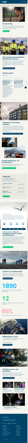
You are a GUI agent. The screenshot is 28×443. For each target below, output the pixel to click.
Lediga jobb (4, 430)
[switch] (11, 224)
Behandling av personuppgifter (7, 432)
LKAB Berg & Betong (19, 427)
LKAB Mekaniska (18, 431)
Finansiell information (5, 431)
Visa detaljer (22, 226)
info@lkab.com (13, 420)
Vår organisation (5, 427)
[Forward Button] (26, 87)
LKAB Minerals (18, 432)
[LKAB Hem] (3, 1)
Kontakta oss (4, 435)
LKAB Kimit (17, 430)
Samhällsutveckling (18, 435)
